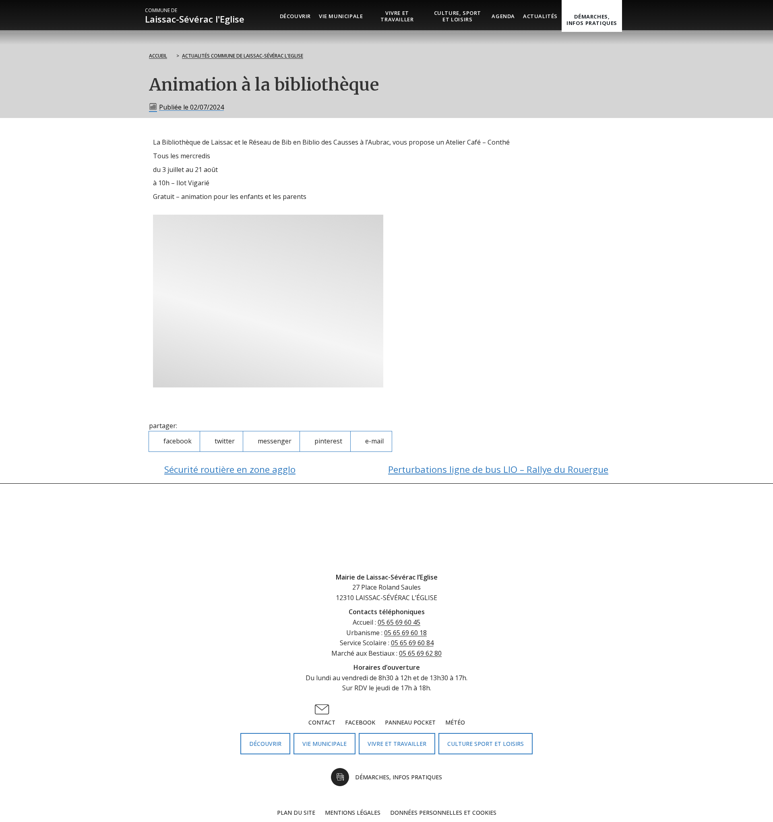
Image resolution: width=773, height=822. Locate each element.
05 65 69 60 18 (405, 632)
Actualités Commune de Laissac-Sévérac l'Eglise (242, 55)
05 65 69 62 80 (420, 653)
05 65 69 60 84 (412, 642)
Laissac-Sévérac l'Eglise (194, 16)
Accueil (158, 55)
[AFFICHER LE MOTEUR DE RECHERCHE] (628, 16)
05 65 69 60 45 (399, 622)
